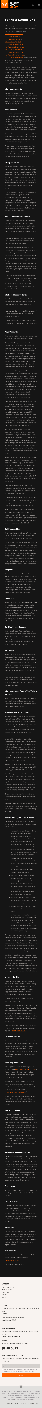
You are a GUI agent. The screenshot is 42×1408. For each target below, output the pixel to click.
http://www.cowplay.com (13, 42)
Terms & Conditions (31, 1403)
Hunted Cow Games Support (11, 1336)
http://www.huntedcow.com (14, 34)
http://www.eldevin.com (12, 36)
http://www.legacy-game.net (14, 57)
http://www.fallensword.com (14, 44)
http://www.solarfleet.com (13, 50)
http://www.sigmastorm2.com (14, 52)
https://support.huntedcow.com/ (25, 1069)
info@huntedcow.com (18, 1031)
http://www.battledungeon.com (15, 47)
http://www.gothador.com (13, 39)
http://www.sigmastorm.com (14, 55)
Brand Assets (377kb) (9, 1320)
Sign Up (21, 1375)
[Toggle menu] (38, 4)
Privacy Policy (8, 1403)
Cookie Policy (19, 1403)
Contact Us (5, 1313)
